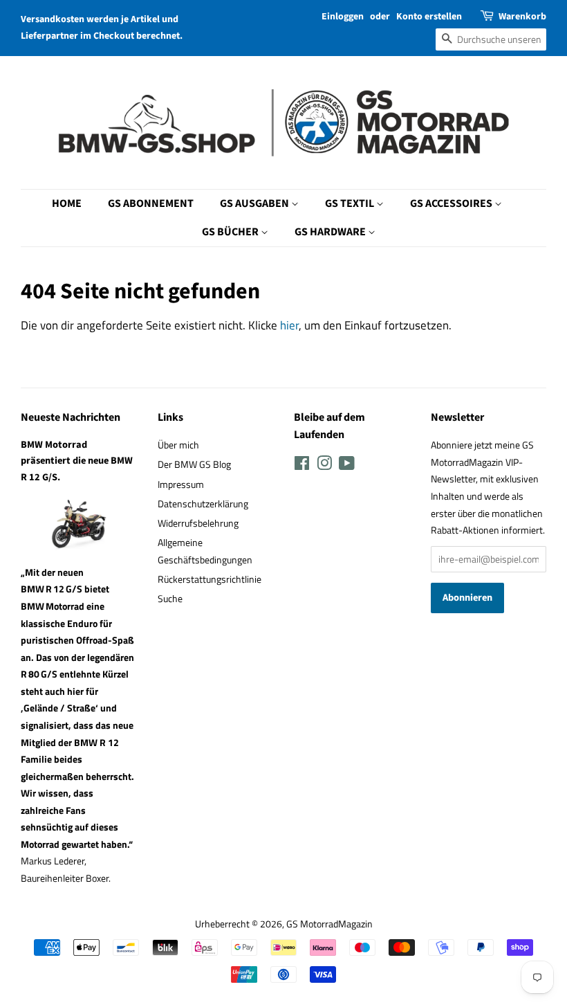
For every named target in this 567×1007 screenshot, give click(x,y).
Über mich (178, 445)
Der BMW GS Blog (194, 464)
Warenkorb (522, 17)
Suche (170, 598)
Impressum (181, 484)
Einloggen (343, 17)
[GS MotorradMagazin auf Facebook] (302, 465)
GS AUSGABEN (255, 203)
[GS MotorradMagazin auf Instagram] (324, 465)
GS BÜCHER (231, 231)
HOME (67, 203)
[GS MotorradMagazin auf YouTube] (347, 465)
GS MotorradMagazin (329, 924)
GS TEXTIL (350, 203)
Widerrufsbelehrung (198, 523)
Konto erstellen (429, 17)
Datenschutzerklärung (203, 503)
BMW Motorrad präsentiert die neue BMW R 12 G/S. (77, 460)
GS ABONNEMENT (151, 203)
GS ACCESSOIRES (452, 203)
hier (289, 325)
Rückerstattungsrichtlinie (209, 579)
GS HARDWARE (331, 231)
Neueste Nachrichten (70, 417)
